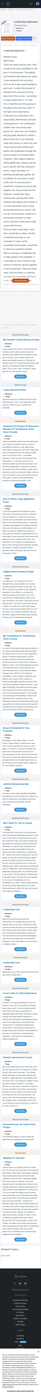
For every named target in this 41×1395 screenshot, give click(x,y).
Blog (20, 1345)
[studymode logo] (14, 4)
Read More (20, 377)
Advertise (20, 1339)
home (3, 9)
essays (11, 9)
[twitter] (20, 1285)
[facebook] (15, 1285)
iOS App (20, 1322)
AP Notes (20, 1312)
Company (20, 1336)
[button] (2, 3)
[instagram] (25, 1285)
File (4, 45)
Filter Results (34, 45)
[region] (20, 1372)
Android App (20, 1325)
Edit (10, 45)
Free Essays (20, 1306)
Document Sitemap (20, 1300)
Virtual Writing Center (20, 1309)
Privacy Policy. (8, 1387)
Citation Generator (20, 1318)
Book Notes (20, 1315)
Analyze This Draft (24, 38)
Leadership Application (26, 22)
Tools (16, 45)
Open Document (8, 38)
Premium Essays (20, 1303)
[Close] (38, 1351)
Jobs (17, 1342)
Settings (24, 45)
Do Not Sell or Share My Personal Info (20, 1391)
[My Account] (38, 4)
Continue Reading (20, 281)
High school (5, 1256)
